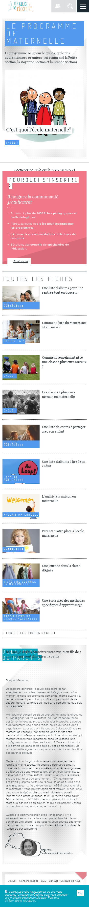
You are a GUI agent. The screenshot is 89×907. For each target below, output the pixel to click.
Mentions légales (29, 880)
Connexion (57, 6)
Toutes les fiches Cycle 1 (31, 633)
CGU (44, 880)
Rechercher (70, 6)
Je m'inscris (20, 261)
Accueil (12, 880)
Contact (53, 880)
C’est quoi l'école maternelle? (38, 129)
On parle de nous (71, 880)
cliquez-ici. (29, 900)
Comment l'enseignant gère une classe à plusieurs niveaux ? (64, 361)
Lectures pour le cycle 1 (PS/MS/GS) (44, 170)
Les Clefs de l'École (20, 6)
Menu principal (83, 6)
